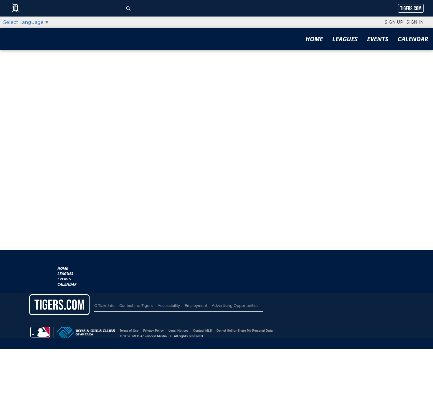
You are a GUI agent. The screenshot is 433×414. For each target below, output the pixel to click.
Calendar (413, 39)
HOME (314, 39)
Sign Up (394, 22)
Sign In (415, 22)
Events (377, 39)
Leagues (345, 39)
